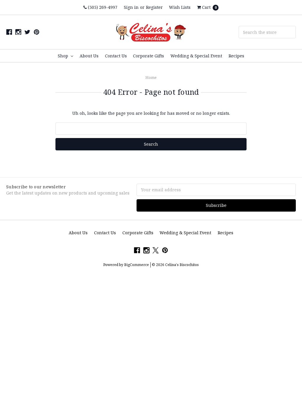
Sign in (131, 7)
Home (151, 77)
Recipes (236, 56)
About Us (89, 56)
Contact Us (116, 56)
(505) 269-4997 (102, 7)
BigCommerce (136, 264)
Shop (63, 56)
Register (154, 7)
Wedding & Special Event (196, 56)
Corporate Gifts (148, 56)
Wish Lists (180, 7)
